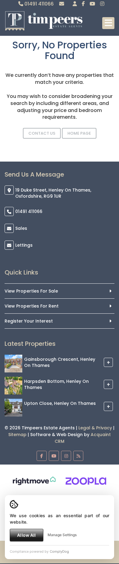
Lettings (24, 245)
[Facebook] (83, 3)
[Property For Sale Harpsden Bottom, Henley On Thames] (13, 385)
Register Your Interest (29, 321)
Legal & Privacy (95, 428)
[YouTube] (92, 3)
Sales (21, 228)
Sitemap (17, 434)
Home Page (79, 133)
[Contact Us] (75, 3)
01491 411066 (38, 3)
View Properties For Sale (31, 291)
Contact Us (41, 133)
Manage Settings (62, 534)
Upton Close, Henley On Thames (60, 403)
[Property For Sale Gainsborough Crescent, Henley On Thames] (13, 363)
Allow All (26, 535)
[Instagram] (102, 3)
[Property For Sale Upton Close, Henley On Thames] (13, 407)
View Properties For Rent (32, 306)
